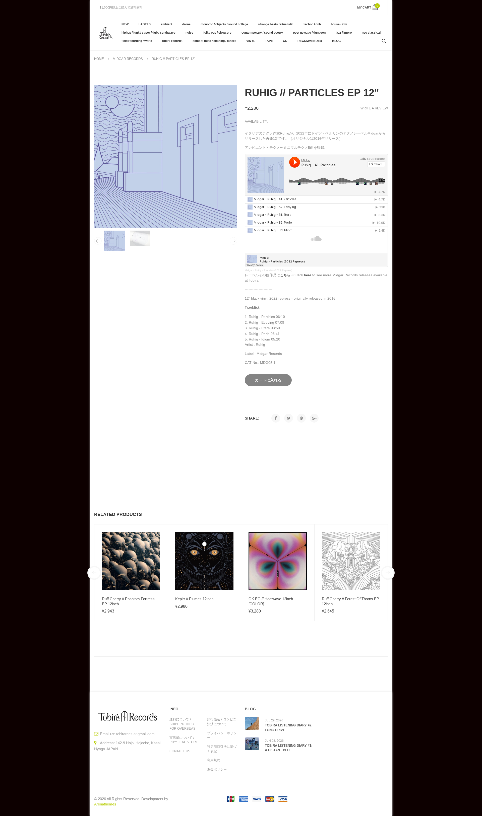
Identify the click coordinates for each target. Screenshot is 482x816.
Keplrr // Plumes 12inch (194, 599)
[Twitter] (288, 418)
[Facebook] (275, 418)
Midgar (249, 270)
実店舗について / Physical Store (183, 740)
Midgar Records (128, 59)
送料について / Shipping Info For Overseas (182, 723)
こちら (285, 275)
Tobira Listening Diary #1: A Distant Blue (288, 748)
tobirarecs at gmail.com (135, 734)
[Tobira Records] (105, 32)
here (307, 275)
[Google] (314, 418)
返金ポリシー (217, 769)
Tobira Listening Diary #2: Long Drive (288, 727)
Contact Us (179, 751)
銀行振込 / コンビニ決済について (221, 721)
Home (99, 59)
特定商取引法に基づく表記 (221, 749)
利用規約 (213, 760)
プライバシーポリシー (221, 735)
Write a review (374, 108)
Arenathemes (105, 804)
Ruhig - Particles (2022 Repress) (273, 270)
